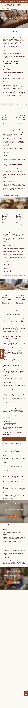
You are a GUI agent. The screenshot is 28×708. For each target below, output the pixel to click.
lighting (6, 257)
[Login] (23, 5)
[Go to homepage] (14, 5)
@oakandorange (19, 303)
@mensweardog (5, 224)
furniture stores (18, 416)
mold (4, 375)
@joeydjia (4, 123)
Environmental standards (10, 423)
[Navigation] (2, 5)
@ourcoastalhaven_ (20, 123)
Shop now (4, 124)
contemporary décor (14, 274)
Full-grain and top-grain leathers (9, 398)
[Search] (5, 5)
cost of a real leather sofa (8, 327)
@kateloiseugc (19, 224)
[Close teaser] (3, 348)
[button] (25, 5)
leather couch (5, 39)
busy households (7, 159)
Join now (13, 582)
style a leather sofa (19, 275)
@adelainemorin (5, 303)
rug (3, 257)
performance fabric (7, 135)
